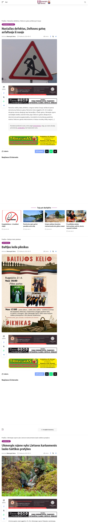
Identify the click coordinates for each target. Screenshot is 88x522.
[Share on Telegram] (56, 36)
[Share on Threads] (55, 151)
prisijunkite (21, 128)
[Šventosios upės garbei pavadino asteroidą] (33, 216)
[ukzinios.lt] (44, 2)
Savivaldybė (6, 441)
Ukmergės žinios (11, 36)
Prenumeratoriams (8, 24)
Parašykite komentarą (48, 429)
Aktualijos (6, 242)
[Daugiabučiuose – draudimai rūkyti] (12, 216)
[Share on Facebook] (50, 36)
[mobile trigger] (3, 2)
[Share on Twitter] (53, 36)
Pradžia (4, 21)
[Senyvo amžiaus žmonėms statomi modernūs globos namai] (55, 216)
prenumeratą (37, 126)
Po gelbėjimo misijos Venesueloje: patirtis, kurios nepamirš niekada (75, 226)
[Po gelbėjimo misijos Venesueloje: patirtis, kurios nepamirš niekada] (76, 216)
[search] (85, 2)
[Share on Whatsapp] (4, 101)
